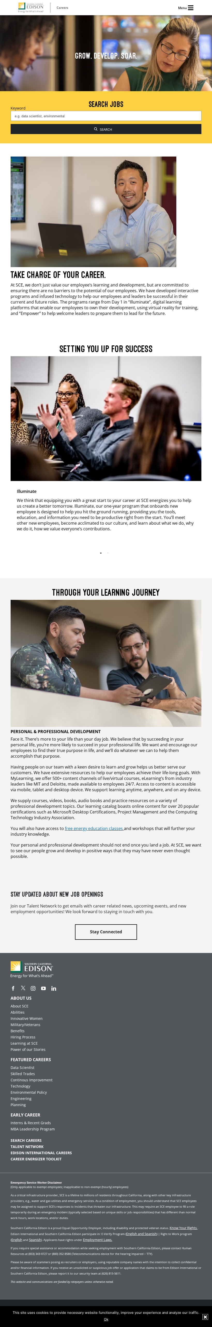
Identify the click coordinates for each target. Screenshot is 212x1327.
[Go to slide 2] (108, 553)
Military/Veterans (25, 1024)
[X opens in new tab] (23, 988)
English (16, 1239)
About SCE (19, 1006)
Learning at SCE (24, 1043)
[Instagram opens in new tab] (33, 988)
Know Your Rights (184, 1227)
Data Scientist (22, 1067)
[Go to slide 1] (102, 553)
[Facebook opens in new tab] (13, 988)
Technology (20, 1086)
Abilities (18, 1012)
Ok (106, 1319)
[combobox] (106, 116)
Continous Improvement (31, 1079)
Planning (18, 1104)
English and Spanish (141, 1233)
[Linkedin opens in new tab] (53, 988)
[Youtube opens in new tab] (43, 988)
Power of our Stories (28, 1049)
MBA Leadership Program (33, 1129)
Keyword (18, 108)
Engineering (21, 1098)
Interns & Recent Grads (31, 1122)
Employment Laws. (97, 1239)
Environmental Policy (29, 1092)
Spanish (35, 1239)
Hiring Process (23, 1037)
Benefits (18, 1030)
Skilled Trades (23, 1073)
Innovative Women (27, 1018)
